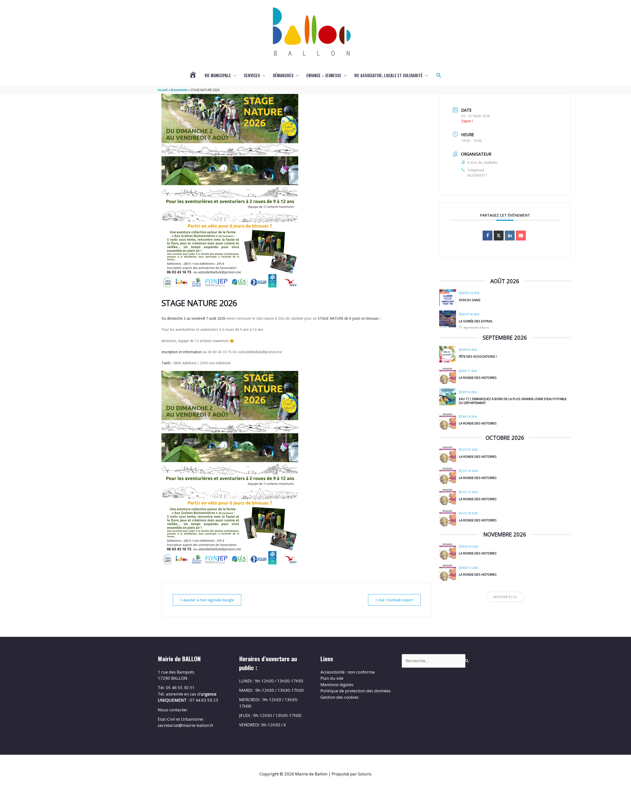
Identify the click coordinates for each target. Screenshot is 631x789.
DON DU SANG (469, 300)
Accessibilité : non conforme (347, 672)
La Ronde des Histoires (478, 377)
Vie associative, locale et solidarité (388, 75)
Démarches (283, 75)
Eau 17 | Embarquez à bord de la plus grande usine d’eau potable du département (513, 401)
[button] (439, 75)
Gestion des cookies (339, 697)
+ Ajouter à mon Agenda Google (207, 599)
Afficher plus (505, 597)
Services (252, 75)
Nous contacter (172, 710)
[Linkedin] (510, 235)
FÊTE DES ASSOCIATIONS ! (478, 356)
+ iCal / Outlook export (394, 599)
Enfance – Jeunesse (323, 75)
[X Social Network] (499, 235)
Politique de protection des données (355, 691)
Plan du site (331, 678)
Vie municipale (218, 75)
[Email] (521, 235)
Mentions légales (336, 684)
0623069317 (477, 175)
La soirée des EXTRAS (475, 321)
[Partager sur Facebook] (487, 235)
